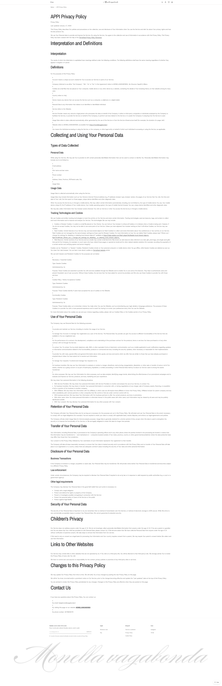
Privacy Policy (117, 359)
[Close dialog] (128, 320)
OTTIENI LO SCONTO (111, 356)
